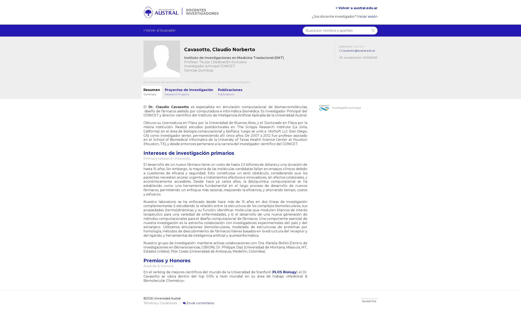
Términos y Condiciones (160, 303)
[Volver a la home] (181, 16)
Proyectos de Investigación (189, 92)
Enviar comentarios (200, 303)
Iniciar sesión (367, 16)
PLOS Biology (285, 272)
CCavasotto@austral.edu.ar (357, 50)
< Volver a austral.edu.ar (357, 8)
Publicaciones (230, 92)
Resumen (151, 92)
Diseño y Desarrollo (369, 299)
